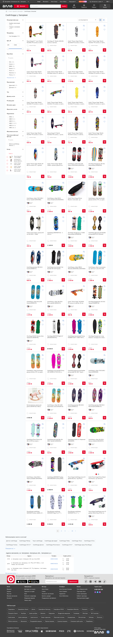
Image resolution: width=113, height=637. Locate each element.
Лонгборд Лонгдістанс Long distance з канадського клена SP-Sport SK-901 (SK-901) (97, 336)
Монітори (85, 613)
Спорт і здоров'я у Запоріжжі (16, 11)
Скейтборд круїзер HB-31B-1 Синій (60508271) (35, 267)
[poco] (61, 631)
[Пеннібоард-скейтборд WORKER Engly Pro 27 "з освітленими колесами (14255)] (56, 502)
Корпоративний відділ (83, 598)
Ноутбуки (23, 613)
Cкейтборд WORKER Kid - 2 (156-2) (55, 233)
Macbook (43, 613)
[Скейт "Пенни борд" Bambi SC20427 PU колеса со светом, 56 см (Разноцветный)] (35, 123)
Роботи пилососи (12, 621)
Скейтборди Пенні (77, 540)
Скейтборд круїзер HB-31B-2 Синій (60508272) (76, 405)
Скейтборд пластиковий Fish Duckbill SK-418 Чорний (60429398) (55, 267)
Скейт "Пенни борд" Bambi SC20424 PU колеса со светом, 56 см (76, 103)
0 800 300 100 (98, 589)
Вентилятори (82, 617)
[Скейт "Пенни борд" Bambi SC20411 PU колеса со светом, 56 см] (56, 93)
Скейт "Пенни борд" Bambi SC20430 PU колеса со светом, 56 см (18, 163)
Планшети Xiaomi (13, 613)
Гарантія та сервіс (29, 591)
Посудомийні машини (36, 621)
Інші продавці (14, 36)
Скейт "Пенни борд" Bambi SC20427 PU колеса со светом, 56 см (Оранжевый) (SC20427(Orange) (19, 167)
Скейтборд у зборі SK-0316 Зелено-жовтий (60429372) (96, 440)
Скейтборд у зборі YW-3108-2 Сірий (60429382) (97, 371)
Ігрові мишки (11, 617)
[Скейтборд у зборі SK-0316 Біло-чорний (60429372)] (56, 292)
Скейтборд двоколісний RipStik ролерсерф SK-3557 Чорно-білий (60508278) (76, 371)
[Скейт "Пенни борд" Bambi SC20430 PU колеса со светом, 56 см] (77, 31)
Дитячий (12, 87)
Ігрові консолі (34, 617)
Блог (25, 593)
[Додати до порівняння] (42, 25)
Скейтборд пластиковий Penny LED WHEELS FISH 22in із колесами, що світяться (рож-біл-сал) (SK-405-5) (55, 371)
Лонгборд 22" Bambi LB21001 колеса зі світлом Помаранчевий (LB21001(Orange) (18, 160)
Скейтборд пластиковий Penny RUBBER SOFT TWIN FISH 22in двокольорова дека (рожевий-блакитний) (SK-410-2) (76, 336)
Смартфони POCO (59, 609)
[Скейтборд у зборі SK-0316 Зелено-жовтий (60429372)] (97, 430)
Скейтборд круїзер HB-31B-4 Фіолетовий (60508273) (96, 405)
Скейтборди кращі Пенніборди (83, 544)
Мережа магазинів (12, 596)
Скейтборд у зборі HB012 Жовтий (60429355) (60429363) (76, 267)
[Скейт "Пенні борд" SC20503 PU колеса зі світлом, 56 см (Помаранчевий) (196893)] (77, 292)
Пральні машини (49, 621)
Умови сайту (27, 600)
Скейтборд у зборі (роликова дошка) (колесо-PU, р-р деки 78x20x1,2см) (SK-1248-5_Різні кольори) (97, 199)
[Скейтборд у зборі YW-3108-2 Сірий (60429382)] (97, 361)
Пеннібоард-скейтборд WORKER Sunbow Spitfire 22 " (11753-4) (35, 512)
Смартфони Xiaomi (23, 609)
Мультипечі (24, 621)
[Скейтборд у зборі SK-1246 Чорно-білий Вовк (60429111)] (77, 154)
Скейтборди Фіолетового (53, 544)
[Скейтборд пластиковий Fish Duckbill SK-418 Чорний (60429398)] (56, 257)
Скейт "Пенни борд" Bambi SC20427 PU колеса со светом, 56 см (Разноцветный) (35, 133)
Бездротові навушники (64, 613)
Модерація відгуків (29, 598)
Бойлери (91, 617)
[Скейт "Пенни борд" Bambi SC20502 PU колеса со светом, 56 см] (35, 93)
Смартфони (11, 609)
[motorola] (79, 631)
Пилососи (99, 617)
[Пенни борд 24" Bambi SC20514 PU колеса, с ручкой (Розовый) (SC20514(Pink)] (56, 123)
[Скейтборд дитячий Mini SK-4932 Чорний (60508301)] (56, 430)
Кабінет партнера (82, 596)
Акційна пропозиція (14, 24)
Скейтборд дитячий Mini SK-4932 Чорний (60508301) (55, 440)
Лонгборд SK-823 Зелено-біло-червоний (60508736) (35, 336)
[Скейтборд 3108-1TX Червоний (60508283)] (77, 430)
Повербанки (89, 621)
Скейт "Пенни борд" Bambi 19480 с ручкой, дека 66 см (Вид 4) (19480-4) (54, 164)
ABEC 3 (12, 119)
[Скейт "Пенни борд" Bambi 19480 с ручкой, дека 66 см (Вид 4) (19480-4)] (56, 154)
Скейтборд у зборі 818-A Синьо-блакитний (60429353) (55, 199)
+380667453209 (54, 569)
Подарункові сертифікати (49, 598)
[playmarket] (33, 581)
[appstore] (21, 581)
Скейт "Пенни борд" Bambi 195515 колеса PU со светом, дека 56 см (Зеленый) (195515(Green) (76, 72)
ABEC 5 (12, 121)
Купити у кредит (46, 596)
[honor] (90, 631)
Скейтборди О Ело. (89, 540)
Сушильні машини (62, 621)
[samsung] (51, 631)
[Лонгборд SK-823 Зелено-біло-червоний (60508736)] (35, 326)
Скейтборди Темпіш (11, 544)
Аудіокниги (62, 593)
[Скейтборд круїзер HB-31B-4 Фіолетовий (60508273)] (97, 395)
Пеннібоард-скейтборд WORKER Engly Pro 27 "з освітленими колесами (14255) (56, 512)
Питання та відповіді (30, 596)
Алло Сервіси (63, 591)
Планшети (84, 609)
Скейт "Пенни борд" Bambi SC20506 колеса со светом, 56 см (55, 72)
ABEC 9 (12, 125)
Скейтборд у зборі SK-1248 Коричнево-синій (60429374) (55, 405)
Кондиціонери (71, 617)
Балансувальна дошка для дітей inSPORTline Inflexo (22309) (34, 405)
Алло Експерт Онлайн (65, 589)
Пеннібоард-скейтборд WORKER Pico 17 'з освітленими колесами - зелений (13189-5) (74, 512)
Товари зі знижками (14, 27)
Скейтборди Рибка (64, 540)
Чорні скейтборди (37, 540)
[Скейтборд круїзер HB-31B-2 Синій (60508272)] (77, 395)
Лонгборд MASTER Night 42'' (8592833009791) (55, 336)
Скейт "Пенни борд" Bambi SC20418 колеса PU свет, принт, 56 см (96, 133)
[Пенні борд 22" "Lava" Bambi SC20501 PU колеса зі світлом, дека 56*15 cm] (35, 31)
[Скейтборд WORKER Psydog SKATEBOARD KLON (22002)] (56, 464)
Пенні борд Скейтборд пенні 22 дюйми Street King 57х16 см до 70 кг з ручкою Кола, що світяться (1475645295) (97, 512)
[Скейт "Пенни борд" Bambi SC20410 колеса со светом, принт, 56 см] (77, 123)
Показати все (10, 77)
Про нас (9, 593)
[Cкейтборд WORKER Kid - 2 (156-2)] (56, 223)
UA (107, 1)
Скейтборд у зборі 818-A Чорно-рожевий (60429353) (34, 477)
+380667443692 (54, 559)
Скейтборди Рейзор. (25, 540)
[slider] (8, 49)
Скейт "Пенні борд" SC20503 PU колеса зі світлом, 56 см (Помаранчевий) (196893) (76, 302)
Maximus (12, 72)
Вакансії (9, 589)
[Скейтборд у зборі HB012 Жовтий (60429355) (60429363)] (77, 257)
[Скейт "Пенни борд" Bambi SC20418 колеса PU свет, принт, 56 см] (97, 123)
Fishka (43, 591)
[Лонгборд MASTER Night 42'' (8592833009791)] (56, 326)
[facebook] (86, 581)
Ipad (92, 609)
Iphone (33, 609)
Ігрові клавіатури (22, 617)
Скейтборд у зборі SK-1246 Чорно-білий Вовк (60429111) (76, 164)
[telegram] (95, 581)
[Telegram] (97, 592)
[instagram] (90, 581)
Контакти (9, 598)
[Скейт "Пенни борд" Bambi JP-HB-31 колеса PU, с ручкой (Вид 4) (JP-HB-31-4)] (35, 154)
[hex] (96, 474)
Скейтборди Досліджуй (51, 540)
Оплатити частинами (48, 593)
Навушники (52, 613)
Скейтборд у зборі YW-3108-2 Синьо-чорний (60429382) (35, 199)
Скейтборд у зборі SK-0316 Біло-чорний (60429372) (54, 302)
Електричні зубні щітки (77, 621)
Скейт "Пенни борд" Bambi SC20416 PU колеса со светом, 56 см (97, 103)
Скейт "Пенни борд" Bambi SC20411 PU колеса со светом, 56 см (56, 103)
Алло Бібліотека (63, 596)
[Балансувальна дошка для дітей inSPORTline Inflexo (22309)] (35, 395)
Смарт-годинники (45, 617)
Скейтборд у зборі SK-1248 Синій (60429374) (34, 302)
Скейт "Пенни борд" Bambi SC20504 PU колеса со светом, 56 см (97, 72)
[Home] (6, 11)
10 (72, 531)
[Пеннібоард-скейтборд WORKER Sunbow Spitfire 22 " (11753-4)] (35, 502)
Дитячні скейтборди (11, 540)
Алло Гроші (45, 589)
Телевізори (76, 613)
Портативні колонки (59, 617)
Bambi (12, 68)
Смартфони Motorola (73, 609)
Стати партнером (82, 593)
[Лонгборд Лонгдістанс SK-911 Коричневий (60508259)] (97, 154)
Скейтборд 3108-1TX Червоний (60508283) (76, 440)
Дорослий (13, 85)
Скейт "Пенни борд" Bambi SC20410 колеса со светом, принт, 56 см (75, 133)
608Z (11, 116)
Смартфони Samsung (44, 609)
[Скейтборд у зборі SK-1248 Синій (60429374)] (35, 292)
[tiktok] (104, 581)
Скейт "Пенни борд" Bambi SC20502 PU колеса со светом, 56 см (35, 103)
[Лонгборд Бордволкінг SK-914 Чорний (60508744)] (97, 292)
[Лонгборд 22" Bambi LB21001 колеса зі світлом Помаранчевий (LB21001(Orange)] (56, 31)
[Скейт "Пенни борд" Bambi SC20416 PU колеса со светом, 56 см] (97, 93)
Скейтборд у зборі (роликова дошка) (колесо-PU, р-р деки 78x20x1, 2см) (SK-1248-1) (35, 371)
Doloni (11, 64)
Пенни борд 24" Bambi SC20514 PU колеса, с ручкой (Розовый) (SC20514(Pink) (55, 133)
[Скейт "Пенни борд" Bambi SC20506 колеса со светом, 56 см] (56, 62)
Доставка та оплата (29, 589)
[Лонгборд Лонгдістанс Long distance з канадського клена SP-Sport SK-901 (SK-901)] (97, 326)
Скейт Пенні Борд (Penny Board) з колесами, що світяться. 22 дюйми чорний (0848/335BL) (75, 199)
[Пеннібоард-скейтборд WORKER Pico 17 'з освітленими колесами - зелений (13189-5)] (77, 502)
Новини (9, 591)
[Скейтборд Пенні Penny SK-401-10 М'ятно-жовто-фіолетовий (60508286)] (35, 430)
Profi (11, 70)
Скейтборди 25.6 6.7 (25, 544)
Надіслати (31, 6)
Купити (42, 50)
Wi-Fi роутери (94, 613)
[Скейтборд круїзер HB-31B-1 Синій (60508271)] (35, 257)
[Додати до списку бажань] (42, 29)
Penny (12, 75)
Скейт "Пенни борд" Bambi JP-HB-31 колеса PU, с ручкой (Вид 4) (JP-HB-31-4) (35, 164)
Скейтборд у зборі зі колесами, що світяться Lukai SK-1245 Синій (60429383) (97, 267)
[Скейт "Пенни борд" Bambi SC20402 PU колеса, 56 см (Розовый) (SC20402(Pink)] (35, 62)
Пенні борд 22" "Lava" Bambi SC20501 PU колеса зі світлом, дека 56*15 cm (18, 157)
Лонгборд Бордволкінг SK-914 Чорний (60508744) (97, 302)
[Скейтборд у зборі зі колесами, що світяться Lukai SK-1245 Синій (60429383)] (97, 257)
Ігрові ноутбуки (33, 613)
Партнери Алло (81, 591)
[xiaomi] (36, 631)
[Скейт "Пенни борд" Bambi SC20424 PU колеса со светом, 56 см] (77, 93)
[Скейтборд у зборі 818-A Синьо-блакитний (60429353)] (56, 188)
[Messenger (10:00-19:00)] (100, 592)
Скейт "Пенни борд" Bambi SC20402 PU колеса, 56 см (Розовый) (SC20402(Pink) (18, 170)
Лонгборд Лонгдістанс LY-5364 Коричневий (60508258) (76, 233)
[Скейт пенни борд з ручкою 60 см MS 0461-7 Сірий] (35, 223)
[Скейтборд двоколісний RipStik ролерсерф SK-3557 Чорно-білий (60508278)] (77, 361)
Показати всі (9, 548)
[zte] (69, 631)
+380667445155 (54, 563)
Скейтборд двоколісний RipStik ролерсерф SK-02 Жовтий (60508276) (97, 233)
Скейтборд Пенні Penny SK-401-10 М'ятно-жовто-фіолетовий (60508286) (34, 440)
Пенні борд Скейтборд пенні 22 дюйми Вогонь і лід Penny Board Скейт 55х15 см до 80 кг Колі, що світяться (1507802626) (76, 477)
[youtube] (100, 581)
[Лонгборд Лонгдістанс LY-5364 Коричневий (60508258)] (77, 223)
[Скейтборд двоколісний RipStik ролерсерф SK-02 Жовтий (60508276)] (97, 223)
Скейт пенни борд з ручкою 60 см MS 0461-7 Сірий (35, 233)
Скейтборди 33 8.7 (67, 544)
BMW (12, 66)
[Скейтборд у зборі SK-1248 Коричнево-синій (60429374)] (56, 395)
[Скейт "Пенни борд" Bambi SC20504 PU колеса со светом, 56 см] (97, 62)
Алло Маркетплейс (82, 589)
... (68, 531)
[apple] (42, 631)
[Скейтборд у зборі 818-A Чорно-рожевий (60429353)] (35, 464)
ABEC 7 (13, 123)
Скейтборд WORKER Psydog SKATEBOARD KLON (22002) (55, 477)
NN (11, 62)
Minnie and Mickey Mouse (14, 144)
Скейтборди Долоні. (38, 544)
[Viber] (95, 592)
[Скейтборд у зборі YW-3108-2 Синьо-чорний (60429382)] (35, 188)
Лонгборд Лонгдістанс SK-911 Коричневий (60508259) (97, 164)
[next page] (75, 530)
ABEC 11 (12, 127)
